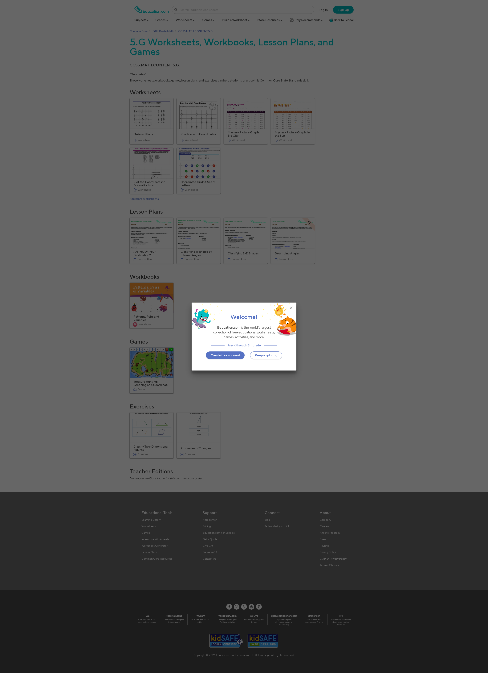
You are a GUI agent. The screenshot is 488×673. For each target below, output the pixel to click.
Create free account (225, 355)
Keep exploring (266, 355)
